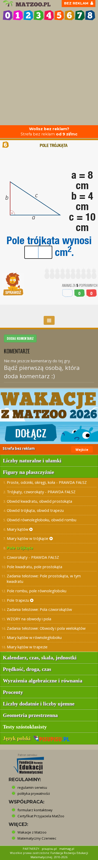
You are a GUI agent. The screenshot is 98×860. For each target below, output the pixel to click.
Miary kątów (18, 529)
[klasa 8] (90, 15)
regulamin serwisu (32, 787)
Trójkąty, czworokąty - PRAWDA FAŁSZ (41, 491)
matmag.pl (66, 849)
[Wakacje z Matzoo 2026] (49, 416)
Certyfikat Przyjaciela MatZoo (41, 816)
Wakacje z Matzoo (32, 832)
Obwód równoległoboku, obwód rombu (41, 519)
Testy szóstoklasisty (25, 727)
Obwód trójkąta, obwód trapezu (35, 510)
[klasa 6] (69, 15)
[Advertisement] (49, 73)
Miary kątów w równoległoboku (34, 637)
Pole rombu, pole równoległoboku (36, 590)
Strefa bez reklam (49, 132)
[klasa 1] (18, 15)
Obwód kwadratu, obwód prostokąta (39, 501)
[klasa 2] (28, 15)
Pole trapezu (18, 600)
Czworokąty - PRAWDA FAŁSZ (33, 557)
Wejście (82, 449)
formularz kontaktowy (35, 810)
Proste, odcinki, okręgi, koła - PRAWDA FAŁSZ (47, 482)
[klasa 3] (38, 15)
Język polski (18, 738)
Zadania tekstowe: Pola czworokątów (39, 609)
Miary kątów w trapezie (27, 646)
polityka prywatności (34, 793)
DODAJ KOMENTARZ (20, 338)
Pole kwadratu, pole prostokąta (34, 566)
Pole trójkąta (20, 547)
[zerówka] (8, 15)
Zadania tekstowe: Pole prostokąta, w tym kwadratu (44, 578)
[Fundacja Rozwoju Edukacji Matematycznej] (24, 762)
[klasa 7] (80, 15)
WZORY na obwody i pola (29, 618)
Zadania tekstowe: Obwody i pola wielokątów (46, 628)
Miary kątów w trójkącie (28, 538)
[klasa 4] (49, 15)
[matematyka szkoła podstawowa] (27, 3)
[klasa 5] (59, 15)
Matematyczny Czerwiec (37, 838)
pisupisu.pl (49, 849)
